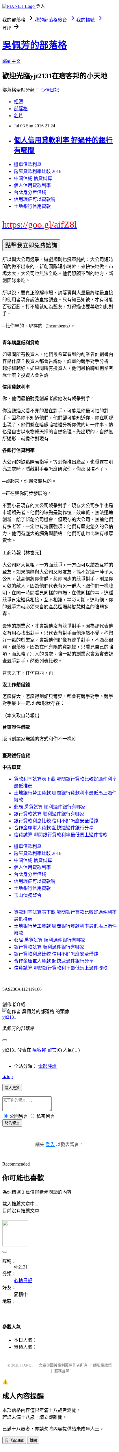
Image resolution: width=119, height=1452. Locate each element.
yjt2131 (9, 1017)
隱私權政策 (102, 1365)
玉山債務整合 (28, 895)
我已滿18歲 (14, 1440)
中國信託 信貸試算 (33, 178)
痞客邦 (39, 1049)
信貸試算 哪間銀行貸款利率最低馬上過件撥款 (60, 834)
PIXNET (26, 1365)
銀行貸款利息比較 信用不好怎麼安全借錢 (56, 820)
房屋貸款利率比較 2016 (37, 171)
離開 (33, 1440)
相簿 (18, 101)
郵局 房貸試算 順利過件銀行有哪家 (49, 806)
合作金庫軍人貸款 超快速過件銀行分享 (54, 827)
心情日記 (49, 90)
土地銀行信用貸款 (32, 206)
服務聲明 (61, 1371)
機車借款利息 (28, 164)
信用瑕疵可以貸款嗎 (34, 199)
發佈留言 (12, 1123)
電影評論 (47, 1066)
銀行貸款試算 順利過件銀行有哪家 (49, 813)
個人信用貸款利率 (32, 185)
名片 (18, 115)
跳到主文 (11, 61)
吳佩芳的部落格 (34, 45)
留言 (52, 1049)
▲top (7, 1076)
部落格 (21, 108)
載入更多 (12, 1088)
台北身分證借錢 (30, 192)
